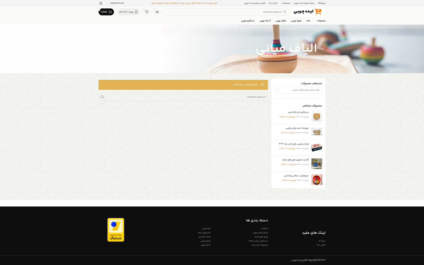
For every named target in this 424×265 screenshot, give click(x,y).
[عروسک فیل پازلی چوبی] (316, 132)
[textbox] (305, 90)
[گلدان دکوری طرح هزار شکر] (316, 163)
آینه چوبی (206, 228)
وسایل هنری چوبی (260, 232)
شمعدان (264, 228)
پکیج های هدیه (261, 236)
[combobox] (298, 90)
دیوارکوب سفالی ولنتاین (296, 176)
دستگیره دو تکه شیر (298, 112)
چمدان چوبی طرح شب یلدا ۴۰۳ (294, 144)
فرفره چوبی (205, 241)
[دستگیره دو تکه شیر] (316, 116)
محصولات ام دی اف (259, 245)
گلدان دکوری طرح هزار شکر (295, 160)
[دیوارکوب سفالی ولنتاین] (316, 179)
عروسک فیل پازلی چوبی (297, 128)
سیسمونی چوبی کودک (258, 241)
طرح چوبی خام (204, 232)
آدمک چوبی (205, 245)
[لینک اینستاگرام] (101, 3)
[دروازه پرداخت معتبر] (115, 230)
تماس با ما (321, 245)
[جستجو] (102, 97)
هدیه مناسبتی (204, 236)
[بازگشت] (321, 49)
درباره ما (322, 241)
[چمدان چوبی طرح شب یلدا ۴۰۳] (316, 148)
